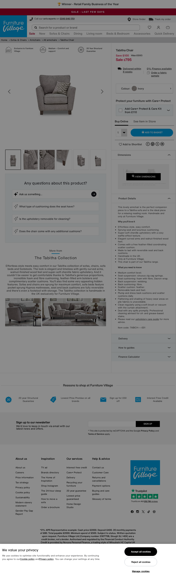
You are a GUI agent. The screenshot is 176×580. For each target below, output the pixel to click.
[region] (88, 562)
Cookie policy (27, 559)
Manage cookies (141, 571)
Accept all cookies (141, 551)
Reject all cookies (140, 562)
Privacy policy (46, 559)
